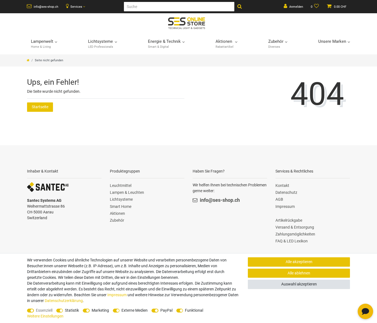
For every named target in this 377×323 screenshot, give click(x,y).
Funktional (194, 310)
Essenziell (44, 310)
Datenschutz (286, 192)
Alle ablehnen (299, 273)
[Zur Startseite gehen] (28, 60)
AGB (279, 199)
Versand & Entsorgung (294, 227)
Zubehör (117, 220)
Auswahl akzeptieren (299, 284)
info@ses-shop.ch (45, 7)
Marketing (100, 310)
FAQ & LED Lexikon (291, 241)
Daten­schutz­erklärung (64, 300)
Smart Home (120, 206)
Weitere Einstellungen (45, 316)
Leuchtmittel (120, 185)
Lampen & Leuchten (127, 192)
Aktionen (117, 213)
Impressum (285, 206)
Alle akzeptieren (299, 262)
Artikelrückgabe (288, 220)
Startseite (40, 107)
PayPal (166, 310)
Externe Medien (134, 310)
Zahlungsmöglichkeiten (295, 234)
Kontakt (282, 185)
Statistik (72, 310)
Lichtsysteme (121, 199)
